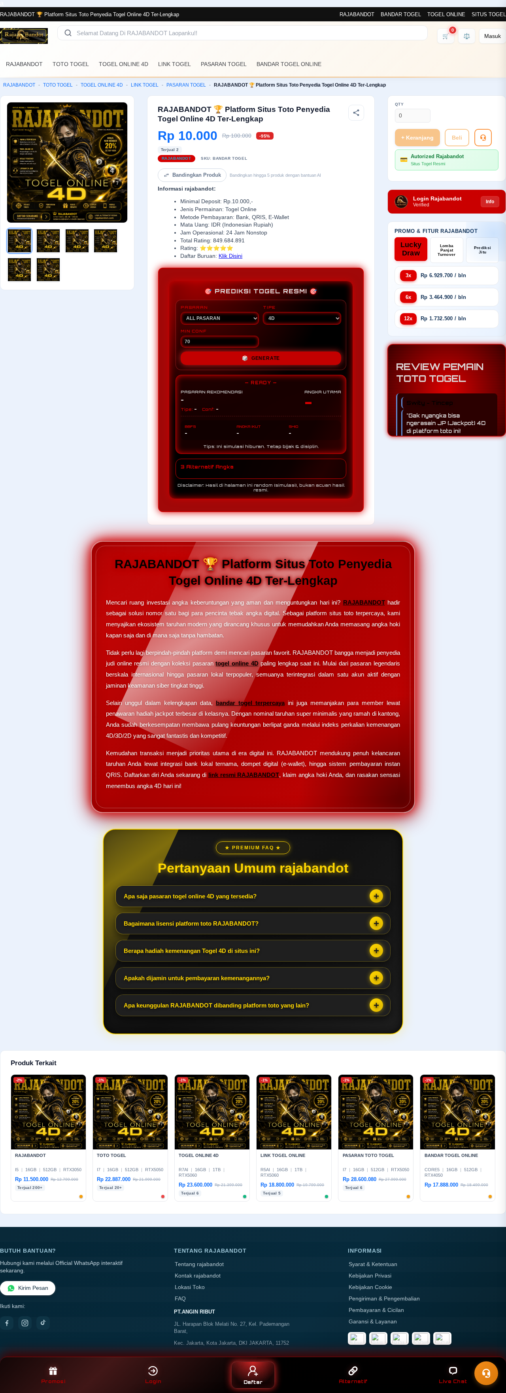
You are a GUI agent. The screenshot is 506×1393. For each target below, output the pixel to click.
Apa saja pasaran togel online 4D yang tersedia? (190, 896)
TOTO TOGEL (71, 64)
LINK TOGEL (174, 64)
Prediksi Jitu (482, 250)
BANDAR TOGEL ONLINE (289, 64)
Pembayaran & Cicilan (376, 1310)
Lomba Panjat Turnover (446, 250)
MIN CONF (193, 331)
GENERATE (261, 358)
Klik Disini (230, 256)
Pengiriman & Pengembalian (384, 1299)
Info (490, 201)
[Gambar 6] (48, 269)
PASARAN (194, 307)
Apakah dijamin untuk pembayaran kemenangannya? (197, 978)
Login (153, 1381)
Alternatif (353, 1381)
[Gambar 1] (19, 240)
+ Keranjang (417, 137)
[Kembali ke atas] (488, 1352)
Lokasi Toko (190, 1287)
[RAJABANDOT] (24, 36)
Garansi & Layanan (373, 1322)
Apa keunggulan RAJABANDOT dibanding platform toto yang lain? (216, 1005)
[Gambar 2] (48, 240)
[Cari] (68, 33)
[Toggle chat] (486, 1373)
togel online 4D (236, 663)
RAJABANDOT (357, 14)
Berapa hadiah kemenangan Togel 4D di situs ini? (192, 950)
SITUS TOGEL (489, 14)
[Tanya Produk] (483, 137)
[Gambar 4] (105, 240)
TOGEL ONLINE (446, 14)
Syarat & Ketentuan (373, 1264)
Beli (457, 137)
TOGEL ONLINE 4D (123, 64)
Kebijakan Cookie (370, 1287)
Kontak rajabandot (198, 1276)
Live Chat (453, 1381)
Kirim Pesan (33, 1288)
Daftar (253, 1382)
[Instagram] (25, 1323)
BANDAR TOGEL (401, 14)
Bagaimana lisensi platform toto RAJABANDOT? (191, 923)
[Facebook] (6, 1323)
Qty (399, 104)
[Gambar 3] (77, 240)
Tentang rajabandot (199, 1264)
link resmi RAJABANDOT (243, 774)
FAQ (180, 1299)
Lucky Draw (411, 249)
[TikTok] (43, 1323)
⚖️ (466, 36)
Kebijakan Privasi (370, 1276)
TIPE (269, 307)
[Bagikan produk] (356, 113)
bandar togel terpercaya (250, 702)
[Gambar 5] (19, 269)
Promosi (53, 1381)
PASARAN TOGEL (224, 64)
